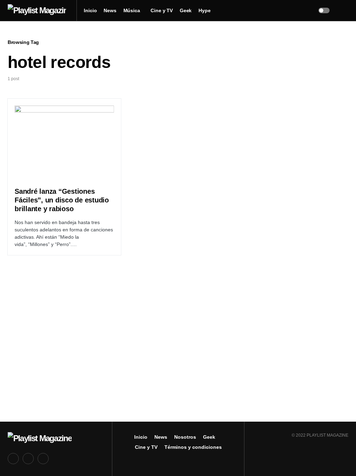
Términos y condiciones (193, 447)
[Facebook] (13, 459)
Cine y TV (146, 447)
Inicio (140, 437)
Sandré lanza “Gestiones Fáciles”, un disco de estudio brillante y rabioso (62, 200)
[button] (324, 10)
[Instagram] (43, 459)
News (160, 437)
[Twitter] (28, 459)
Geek (209, 437)
